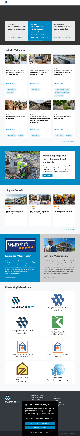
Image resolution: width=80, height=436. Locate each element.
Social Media (49, 418)
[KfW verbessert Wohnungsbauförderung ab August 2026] (40, 199)
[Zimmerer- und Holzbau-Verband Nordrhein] (22, 372)
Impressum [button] (47, 432)
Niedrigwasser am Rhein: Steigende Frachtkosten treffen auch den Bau (63, 72)
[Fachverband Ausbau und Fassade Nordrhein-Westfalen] (22, 349)
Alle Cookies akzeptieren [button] (40, 427)
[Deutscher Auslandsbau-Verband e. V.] (57, 372)
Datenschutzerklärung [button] (36, 432)
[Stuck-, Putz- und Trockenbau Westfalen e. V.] (57, 349)
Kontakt (56, 400)
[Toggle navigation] (74, 2)
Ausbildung (20, 135)
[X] (8, 433)
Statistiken (40, 418)
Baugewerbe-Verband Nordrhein (62, 89)
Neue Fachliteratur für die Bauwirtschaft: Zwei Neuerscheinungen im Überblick (39, 72)
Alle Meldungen (68, 141)
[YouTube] (12, 433)
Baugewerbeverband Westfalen (62, 92)
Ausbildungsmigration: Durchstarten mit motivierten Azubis (57, 159)
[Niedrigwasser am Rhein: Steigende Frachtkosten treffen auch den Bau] (64, 59)
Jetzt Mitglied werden (59, 405)
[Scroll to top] (76, 432)
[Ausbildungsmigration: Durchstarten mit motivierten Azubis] (22, 165)
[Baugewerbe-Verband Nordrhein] (57, 302)
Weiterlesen (10, 83)
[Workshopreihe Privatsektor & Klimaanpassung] (64, 105)
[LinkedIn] (10, 433)
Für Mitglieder (57, 402)
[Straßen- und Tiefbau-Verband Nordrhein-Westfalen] (57, 325)
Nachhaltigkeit (10, 92)
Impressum (57, 395)
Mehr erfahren (10, 277)
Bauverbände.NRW (11, 89)
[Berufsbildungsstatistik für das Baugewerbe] (16, 105)
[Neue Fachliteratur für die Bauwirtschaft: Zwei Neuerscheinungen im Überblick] (40, 59)
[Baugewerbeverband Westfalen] (22, 325)
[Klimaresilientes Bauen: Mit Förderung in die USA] (16, 199)
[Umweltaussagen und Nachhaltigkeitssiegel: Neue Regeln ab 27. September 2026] (16, 59)
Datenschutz (57, 398)
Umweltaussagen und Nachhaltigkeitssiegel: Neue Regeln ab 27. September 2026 (15, 72)
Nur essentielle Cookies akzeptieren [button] (40, 423)
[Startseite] (22, 302)
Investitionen (69, 135)
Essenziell (30, 418)
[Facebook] (6, 433)
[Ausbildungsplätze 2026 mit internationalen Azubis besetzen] (64, 199)
